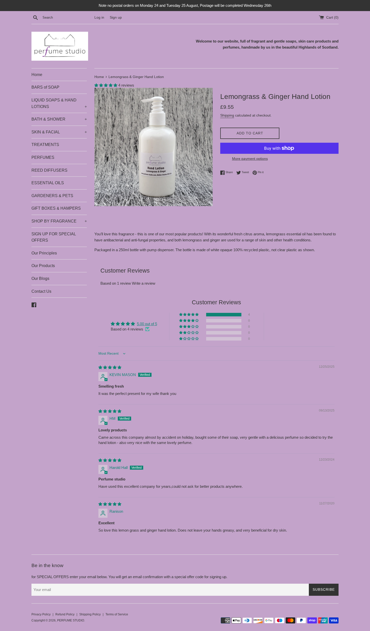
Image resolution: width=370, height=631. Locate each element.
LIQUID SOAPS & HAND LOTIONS (59, 103)
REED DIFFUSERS (49, 170)
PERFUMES (42, 157)
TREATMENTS (45, 144)
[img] (109, 367)
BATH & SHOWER (59, 119)
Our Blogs (40, 278)
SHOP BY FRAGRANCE (59, 221)
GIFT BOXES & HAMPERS (56, 208)
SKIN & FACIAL (59, 132)
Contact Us (41, 291)
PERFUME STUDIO (70, 620)
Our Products (43, 266)
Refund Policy (65, 614)
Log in (99, 17)
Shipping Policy (90, 614)
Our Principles (44, 253)
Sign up (116, 17)
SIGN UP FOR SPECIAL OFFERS (53, 237)
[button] (106, 85)
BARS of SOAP (45, 87)
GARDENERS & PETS (52, 196)
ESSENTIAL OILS (47, 183)
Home (36, 74)
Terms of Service (116, 614)
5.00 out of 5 (147, 324)
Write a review (143, 283)
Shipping (227, 115)
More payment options (250, 159)
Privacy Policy (41, 614)
